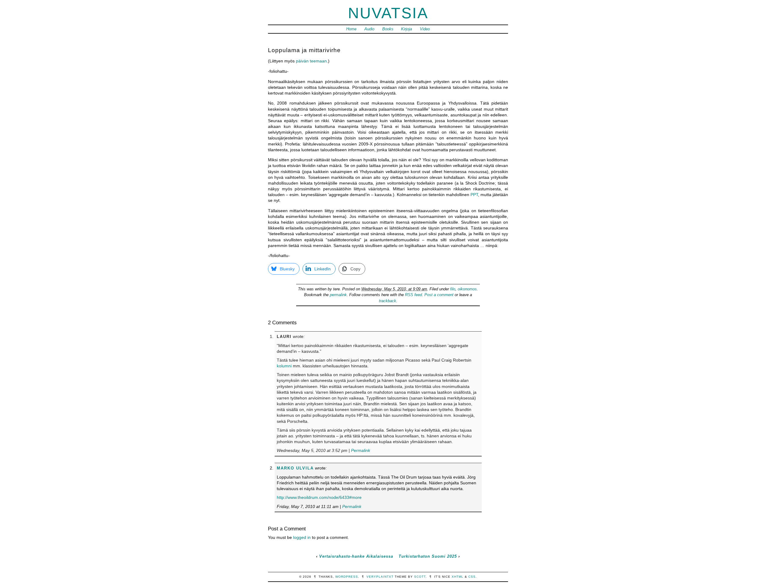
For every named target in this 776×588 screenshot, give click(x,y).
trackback (387, 301)
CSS (472, 576)
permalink (338, 294)
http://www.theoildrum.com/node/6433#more (319, 497)
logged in (302, 537)
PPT (474, 194)
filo (452, 289)
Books (387, 29)
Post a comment (438, 294)
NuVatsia (388, 13)
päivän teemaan (311, 60)
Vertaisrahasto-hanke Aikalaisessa (356, 556)
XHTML (457, 576)
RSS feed (413, 294)
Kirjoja (406, 29)
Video (425, 29)
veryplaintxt (379, 576)
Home (351, 29)
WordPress (346, 576)
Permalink (360, 450)
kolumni (284, 365)
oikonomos (467, 289)
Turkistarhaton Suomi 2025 (428, 556)
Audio (369, 29)
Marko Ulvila (295, 468)
